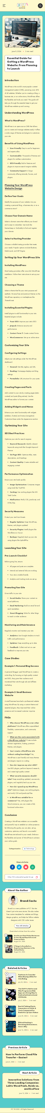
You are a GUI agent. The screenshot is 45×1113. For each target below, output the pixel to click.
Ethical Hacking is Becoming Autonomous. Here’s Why (28, 1025)
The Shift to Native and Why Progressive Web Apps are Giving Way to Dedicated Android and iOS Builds (27, 993)
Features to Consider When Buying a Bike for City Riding (27, 977)
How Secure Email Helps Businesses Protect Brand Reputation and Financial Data (26, 937)
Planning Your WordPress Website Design (19, 187)
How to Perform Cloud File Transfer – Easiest (21, 1056)
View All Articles (22, 926)
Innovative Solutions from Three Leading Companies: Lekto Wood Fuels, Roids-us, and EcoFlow (22, 1084)
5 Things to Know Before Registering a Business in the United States (24, 948)
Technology (30, 848)
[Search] (40, 5)
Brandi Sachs (28, 900)
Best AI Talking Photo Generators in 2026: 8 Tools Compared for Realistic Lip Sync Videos (28, 1009)
